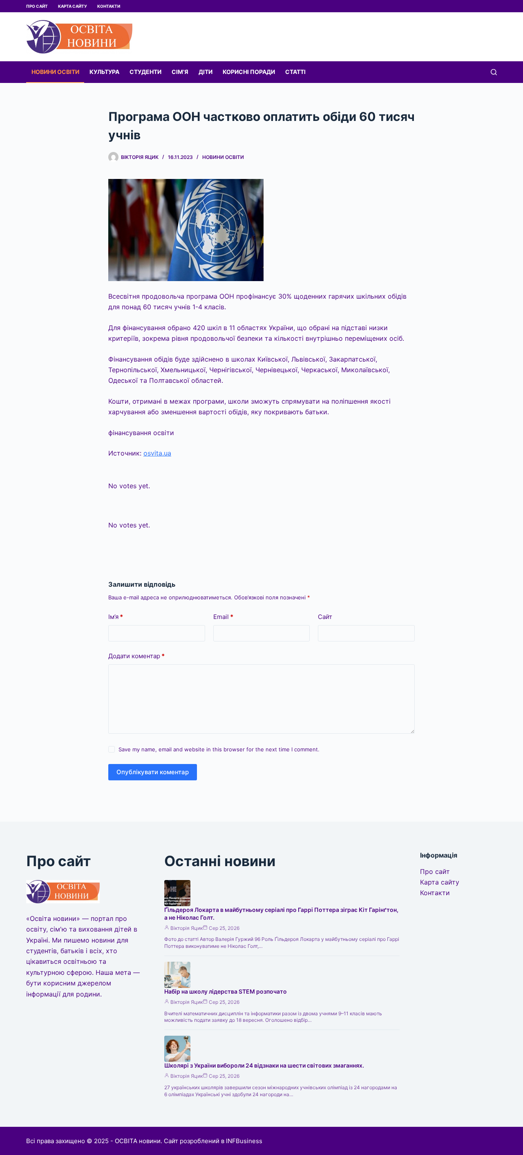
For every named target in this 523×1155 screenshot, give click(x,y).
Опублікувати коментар (152, 772)
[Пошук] (494, 72)
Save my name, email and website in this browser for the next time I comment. (219, 749)
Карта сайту (72, 6)
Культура (104, 71)
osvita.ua (157, 453)
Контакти (108, 6)
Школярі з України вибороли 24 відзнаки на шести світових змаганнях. (264, 1065)
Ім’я (115, 617)
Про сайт (37, 6)
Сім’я (180, 71)
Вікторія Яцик (186, 928)
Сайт (325, 617)
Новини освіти (55, 71)
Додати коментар (136, 656)
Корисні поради (249, 71)
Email (223, 617)
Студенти (145, 71)
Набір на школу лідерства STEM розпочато (225, 991)
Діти (205, 71)
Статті (295, 71)
